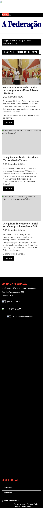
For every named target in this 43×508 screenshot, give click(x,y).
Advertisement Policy (22, 506)
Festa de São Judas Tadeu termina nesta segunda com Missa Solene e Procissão (20, 90)
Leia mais (9, 122)
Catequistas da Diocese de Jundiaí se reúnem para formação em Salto (20, 225)
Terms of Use (19, 504)
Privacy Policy (32, 504)
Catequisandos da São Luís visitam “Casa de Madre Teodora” (20, 159)
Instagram (8, 493)
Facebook (8, 487)
